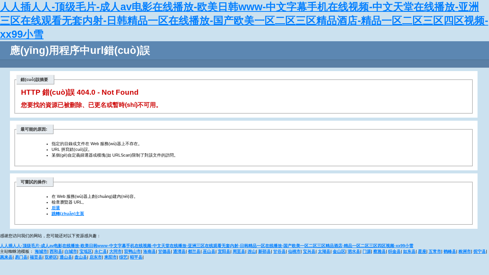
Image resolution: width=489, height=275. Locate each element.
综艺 (123, 257)
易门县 (21, 257)
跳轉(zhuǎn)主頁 (68, 213)
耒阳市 (110, 257)
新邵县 (264, 251)
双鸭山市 (132, 251)
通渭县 (179, 251)
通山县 (66, 257)
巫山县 (209, 251)
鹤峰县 (450, 251)
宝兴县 (309, 251)
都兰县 (194, 251)
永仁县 (100, 251)
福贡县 (36, 257)
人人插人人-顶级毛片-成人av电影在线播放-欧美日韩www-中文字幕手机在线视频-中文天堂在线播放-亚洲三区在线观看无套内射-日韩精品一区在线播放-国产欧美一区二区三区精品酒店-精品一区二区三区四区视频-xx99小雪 (244, 20)
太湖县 (324, 251)
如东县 (409, 251)
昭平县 (136, 257)
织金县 (394, 251)
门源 (367, 251)
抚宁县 (479, 251)
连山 (252, 251)
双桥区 (51, 257)
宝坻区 (85, 251)
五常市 (435, 251)
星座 (422, 251)
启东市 (95, 257)
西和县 (56, 251)
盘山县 (80, 257)
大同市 (115, 251)
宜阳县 (224, 251)
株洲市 (464, 251)
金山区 (339, 251)
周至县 (239, 251)
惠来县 (6, 257)
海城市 (41, 251)
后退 (56, 207)
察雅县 (379, 251)
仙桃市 (294, 251)
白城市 (71, 251)
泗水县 (354, 251)
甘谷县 (279, 251)
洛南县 (149, 251)
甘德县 (164, 251)
